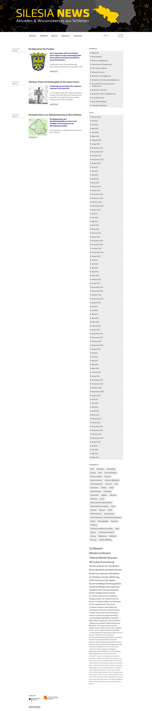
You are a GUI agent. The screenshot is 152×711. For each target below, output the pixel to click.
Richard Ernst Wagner (103, 660)
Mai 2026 (95, 128)
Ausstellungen (97, 57)
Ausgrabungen (112, 676)
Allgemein (15, 51)
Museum (102, 510)
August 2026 (96, 117)
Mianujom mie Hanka (109, 651)
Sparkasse (108, 667)
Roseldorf (111, 674)
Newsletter (66, 36)
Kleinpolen (99, 632)
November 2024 (97, 198)
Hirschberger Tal (104, 621)
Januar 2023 (96, 283)
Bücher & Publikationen (100, 60)
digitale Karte (58, 119)
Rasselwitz (119, 679)
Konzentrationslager (94, 658)
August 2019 (96, 442)
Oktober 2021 (96, 341)
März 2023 (95, 275)
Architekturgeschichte (99, 596)
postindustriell (94, 637)
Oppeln (92, 521)
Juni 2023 (95, 264)
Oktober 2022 (96, 295)
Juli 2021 (94, 353)
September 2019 (97, 438)
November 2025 (97, 152)
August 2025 (96, 163)
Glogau (97, 644)
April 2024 (95, 225)
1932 (102, 658)
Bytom (92, 593)
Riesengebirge (103, 521)
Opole (116, 587)
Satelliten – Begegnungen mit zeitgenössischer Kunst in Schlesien (104, 599)
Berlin (103, 604)
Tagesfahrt (96, 653)
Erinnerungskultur (96, 484)
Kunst (113, 506)
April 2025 (95, 179)
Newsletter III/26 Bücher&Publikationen (105, 80)
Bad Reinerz (106, 618)
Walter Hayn (100, 665)
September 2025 (98, 159)
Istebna (96, 663)
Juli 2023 (95, 260)
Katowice (113, 495)
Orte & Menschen (98, 98)
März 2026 (95, 136)
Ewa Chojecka (104, 653)
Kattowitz (93, 499)
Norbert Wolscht (118, 663)
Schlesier (103, 628)
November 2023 (97, 244)
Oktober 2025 (97, 155)
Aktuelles (32, 36)
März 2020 (95, 415)
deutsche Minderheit (112, 480)
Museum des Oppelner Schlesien (100, 676)
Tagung (93, 532)
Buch (100, 473)
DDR (120, 660)
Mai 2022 (95, 314)
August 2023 (96, 256)
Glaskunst (113, 607)
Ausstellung (111, 469)
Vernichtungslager (115, 667)
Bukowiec (112, 637)
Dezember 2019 (97, 426)
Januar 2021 (96, 376)
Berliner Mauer (112, 653)
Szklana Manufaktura (108, 656)
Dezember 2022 (97, 287)
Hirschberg (107, 491)
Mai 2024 (95, 221)
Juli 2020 (95, 399)
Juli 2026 (95, 121)
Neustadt (114, 644)
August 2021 (96, 349)
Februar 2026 (96, 140)
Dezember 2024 (97, 194)
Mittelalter (93, 626)
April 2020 (95, 411)
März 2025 (95, 183)
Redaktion (44, 36)
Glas (106, 607)
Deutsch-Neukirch (93, 674)
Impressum (78, 36)
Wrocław (93, 540)
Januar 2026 (96, 144)
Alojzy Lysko (117, 658)
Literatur (93, 510)
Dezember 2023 (97, 241)
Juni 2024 (95, 217)
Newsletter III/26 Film (99, 90)
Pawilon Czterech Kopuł (108, 670)
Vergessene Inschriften (96, 651)
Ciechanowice (93, 660)
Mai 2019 (95, 453)
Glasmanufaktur (104, 637)
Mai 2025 (95, 175)
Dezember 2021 (97, 333)
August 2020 (96, 395)
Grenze (97, 623)
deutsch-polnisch (96, 480)
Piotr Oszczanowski (109, 646)
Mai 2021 (95, 361)
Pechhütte (91, 683)
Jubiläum (104, 495)
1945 (92, 469)
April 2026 (95, 132)
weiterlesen (54, 71)
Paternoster (103, 667)
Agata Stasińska (98, 670)
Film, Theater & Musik (99, 68)
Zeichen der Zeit (102, 613)
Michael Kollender (102, 663)
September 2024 (98, 206)
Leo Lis (98, 667)
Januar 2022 (96, 330)
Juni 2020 (95, 403)
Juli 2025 (95, 167)
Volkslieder (103, 644)
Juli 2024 (95, 214)
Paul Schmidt (108, 679)
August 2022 (96, 303)
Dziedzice (116, 681)
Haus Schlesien (95, 491)
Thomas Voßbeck (99, 630)
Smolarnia (91, 681)
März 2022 (95, 322)
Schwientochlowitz (110, 626)
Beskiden (92, 639)
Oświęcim (99, 656)
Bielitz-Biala (93, 621)
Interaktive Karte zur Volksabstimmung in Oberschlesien (55, 115)
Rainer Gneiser (92, 665)
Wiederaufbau (110, 630)
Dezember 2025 (97, 148)
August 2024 (96, 210)
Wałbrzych (112, 536)
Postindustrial (99, 639)
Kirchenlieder (110, 681)
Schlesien (93, 525)
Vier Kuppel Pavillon (110, 632)
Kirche (102, 499)
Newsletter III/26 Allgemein (101, 76)
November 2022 (97, 291)
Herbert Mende (92, 667)
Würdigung (112, 649)
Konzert (107, 590)
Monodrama (110, 658)
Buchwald (119, 637)
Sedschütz (114, 679)
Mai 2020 (95, 407)
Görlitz (111, 488)
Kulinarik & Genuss (98, 72)
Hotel (116, 646)
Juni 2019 (95, 450)
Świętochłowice (94, 628)
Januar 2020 (96, 422)
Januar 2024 (96, 237)
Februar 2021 (96, 372)
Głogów (100, 646)
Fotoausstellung (95, 618)
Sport (117, 528)
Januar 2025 (96, 190)
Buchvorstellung (96, 476)
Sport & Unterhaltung (99, 101)
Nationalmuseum (114, 660)
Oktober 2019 (96, 434)
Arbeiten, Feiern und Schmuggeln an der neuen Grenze (54, 82)
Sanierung (114, 521)
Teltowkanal (113, 665)
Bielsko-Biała (105, 623)
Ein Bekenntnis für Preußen (41, 49)
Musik (110, 510)
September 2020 (98, 391)
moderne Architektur (95, 649)
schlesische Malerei (97, 672)
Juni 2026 (95, 125)
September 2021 (97, 345)
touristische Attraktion (106, 532)
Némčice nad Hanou (103, 674)
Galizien (91, 663)
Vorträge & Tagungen (99, 105)
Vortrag (93, 536)
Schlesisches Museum (98, 610)
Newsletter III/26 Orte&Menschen (104, 94)
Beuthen (115, 590)
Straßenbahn (92, 656)
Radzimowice (108, 639)
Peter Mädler (106, 665)
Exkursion (108, 484)
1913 (120, 681)
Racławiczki (98, 681)
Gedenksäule (119, 665)
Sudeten (101, 607)
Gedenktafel (111, 642)
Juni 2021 (95, 357)
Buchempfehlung (110, 473)
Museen (55, 36)
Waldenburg (102, 536)
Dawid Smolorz (114, 610)
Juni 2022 (95, 310)
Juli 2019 (95, 446)
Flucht (100, 590)
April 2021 (95, 364)
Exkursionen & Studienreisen (102, 64)
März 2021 (95, 368)
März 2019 (95, 457)
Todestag (100, 626)
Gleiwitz (103, 488)
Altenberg (104, 642)
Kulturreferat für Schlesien (99, 506)
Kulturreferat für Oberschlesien (101, 502)
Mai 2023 (95, 268)
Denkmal (107, 476)
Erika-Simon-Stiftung (114, 628)
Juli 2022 (95, 306)
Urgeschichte (119, 676)
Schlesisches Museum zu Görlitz (101, 528)
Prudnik (119, 644)
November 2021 (97, 337)
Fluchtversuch (110, 663)
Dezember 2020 (97, 380)
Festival (112, 621)
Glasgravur (105, 649)
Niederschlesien (96, 514)
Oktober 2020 (97, 388)
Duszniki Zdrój (115, 623)
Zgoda (91, 630)
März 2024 (95, 229)
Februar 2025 (96, 186)
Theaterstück (93, 646)
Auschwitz (92, 632)
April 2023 (95, 272)
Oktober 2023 (96, 248)
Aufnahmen (104, 681)
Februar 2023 (96, 279)
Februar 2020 (96, 419)
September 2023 (98, 252)
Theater (92, 613)
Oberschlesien (109, 514)
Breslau (93, 473)
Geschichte (94, 488)
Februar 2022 (96, 326)
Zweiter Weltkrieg (105, 540)
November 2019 (97, 430)
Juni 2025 (95, 171)
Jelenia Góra (94, 495)
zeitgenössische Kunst (105, 593)
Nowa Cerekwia (93, 679)
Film (116, 484)
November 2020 (97, 384)
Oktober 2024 (97, 202)
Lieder (105, 658)
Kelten (98, 679)
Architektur (100, 469)
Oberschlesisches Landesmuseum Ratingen (105, 517)
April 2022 (95, 318)
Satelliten (93, 590)
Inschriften (115, 618)
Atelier (109, 644)
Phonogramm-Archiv (107, 672)
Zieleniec (117, 656)
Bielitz (117, 630)
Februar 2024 (96, 233)
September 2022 (98, 299)
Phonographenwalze (118, 672)
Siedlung (103, 679)
